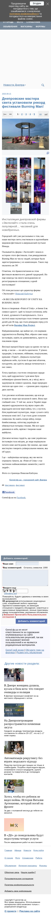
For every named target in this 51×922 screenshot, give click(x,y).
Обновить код (10, 593)
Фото (20, 22)
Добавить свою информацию (18, 891)
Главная (8, 850)
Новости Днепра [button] (13, 84)
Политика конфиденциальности (19, 885)
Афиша (17, 850)
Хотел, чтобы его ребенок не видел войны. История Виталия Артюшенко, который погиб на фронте (23, 801)
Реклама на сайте (29, 911)
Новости (27, 850)
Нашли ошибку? (28, 872)
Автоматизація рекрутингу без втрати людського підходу (23, 759)
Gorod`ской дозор (15, 650)
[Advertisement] (25, 55)
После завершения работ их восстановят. (23, 842)
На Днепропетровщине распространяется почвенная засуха (22, 724)
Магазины (26, 26)
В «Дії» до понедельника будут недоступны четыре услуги (23, 837)
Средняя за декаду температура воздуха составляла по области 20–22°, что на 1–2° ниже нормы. (24, 733)
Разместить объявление (29, 652)
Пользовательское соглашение (19, 878)
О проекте (10, 911)
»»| (46, 114)
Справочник (33, 22)
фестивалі (20, 485)
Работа (39, 858)
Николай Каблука (23, 293)
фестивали (10, 485)
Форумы (40, 26)
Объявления (10, 26)
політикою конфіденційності (24, 14)
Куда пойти (38, 850)
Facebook (21, 497)
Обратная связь (12, 872)
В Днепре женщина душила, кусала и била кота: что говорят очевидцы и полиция (24, 689)
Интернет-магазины (28, 865)
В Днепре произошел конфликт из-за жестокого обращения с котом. (21, 697)
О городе (8, 22)
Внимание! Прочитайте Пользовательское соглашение (24, 615)
